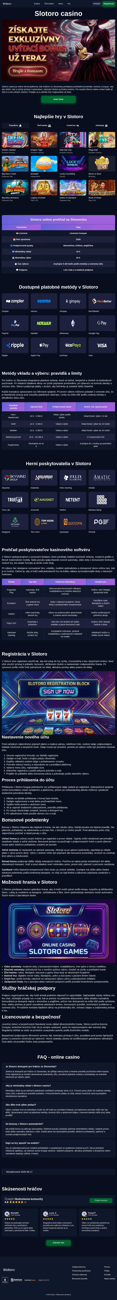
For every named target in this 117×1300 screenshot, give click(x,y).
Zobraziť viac (58, 1243)
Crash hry (71, 125)
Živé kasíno (42, 125)
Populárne (13, 125)
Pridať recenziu (101, 1200)
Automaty (100, 125)
